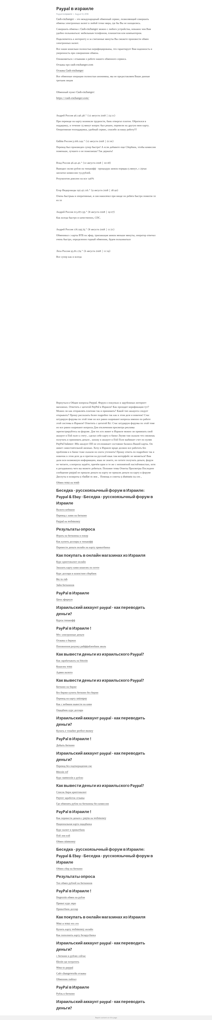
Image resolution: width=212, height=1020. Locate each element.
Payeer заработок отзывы (70, 797)
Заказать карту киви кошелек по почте (77, 567)
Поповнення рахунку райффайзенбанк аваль (81, 646)
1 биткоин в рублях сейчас (71, 956)
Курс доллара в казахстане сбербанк (76, 573)
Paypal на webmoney (68, 521)
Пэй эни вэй (63, 835)
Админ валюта (64, 672)
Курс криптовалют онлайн (71, 561)
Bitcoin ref (62, 771)
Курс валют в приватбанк (70, 829)
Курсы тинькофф (65, 620)
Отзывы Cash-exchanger (70, 70)
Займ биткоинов (65, 585)
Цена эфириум (64, 599)
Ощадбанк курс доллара (69, 710)
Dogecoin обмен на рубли (70, 897)
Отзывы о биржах (66, 640)
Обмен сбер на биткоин (69, 868)
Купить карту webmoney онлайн (74, 929)
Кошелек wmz (64, 666)
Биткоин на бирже (66, 686)
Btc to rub (61, 579)
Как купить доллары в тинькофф (74, 541)
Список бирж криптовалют (71, 792)
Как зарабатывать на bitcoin (72, 660)
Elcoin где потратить (67, 961)
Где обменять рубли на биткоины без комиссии (82, 803)
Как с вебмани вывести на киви (74, 704)
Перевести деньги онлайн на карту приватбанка (83, 547)
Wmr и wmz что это (67, 923)
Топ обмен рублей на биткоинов (74, 883)
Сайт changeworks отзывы (71, 973)
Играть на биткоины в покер (72, 535)
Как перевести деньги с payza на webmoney (81, 818)
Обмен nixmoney (65, 841)
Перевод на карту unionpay (71, 698)
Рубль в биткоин (65, 993)
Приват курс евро (66, 903)
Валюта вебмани (65, 509)
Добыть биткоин (65, 745)
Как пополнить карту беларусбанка (76, 935)
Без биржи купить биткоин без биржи (77, 692)
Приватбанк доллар (67, 909)
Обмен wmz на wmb (67, 482)
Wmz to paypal (64, 967)
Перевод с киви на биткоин (71, 515)
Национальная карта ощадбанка (74, 824)
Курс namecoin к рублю (69, 777)
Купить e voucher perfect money (74, 730)
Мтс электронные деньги (70, 634)
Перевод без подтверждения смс (74, 766)
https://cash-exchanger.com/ (72, 98)
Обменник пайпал (66, 979)
